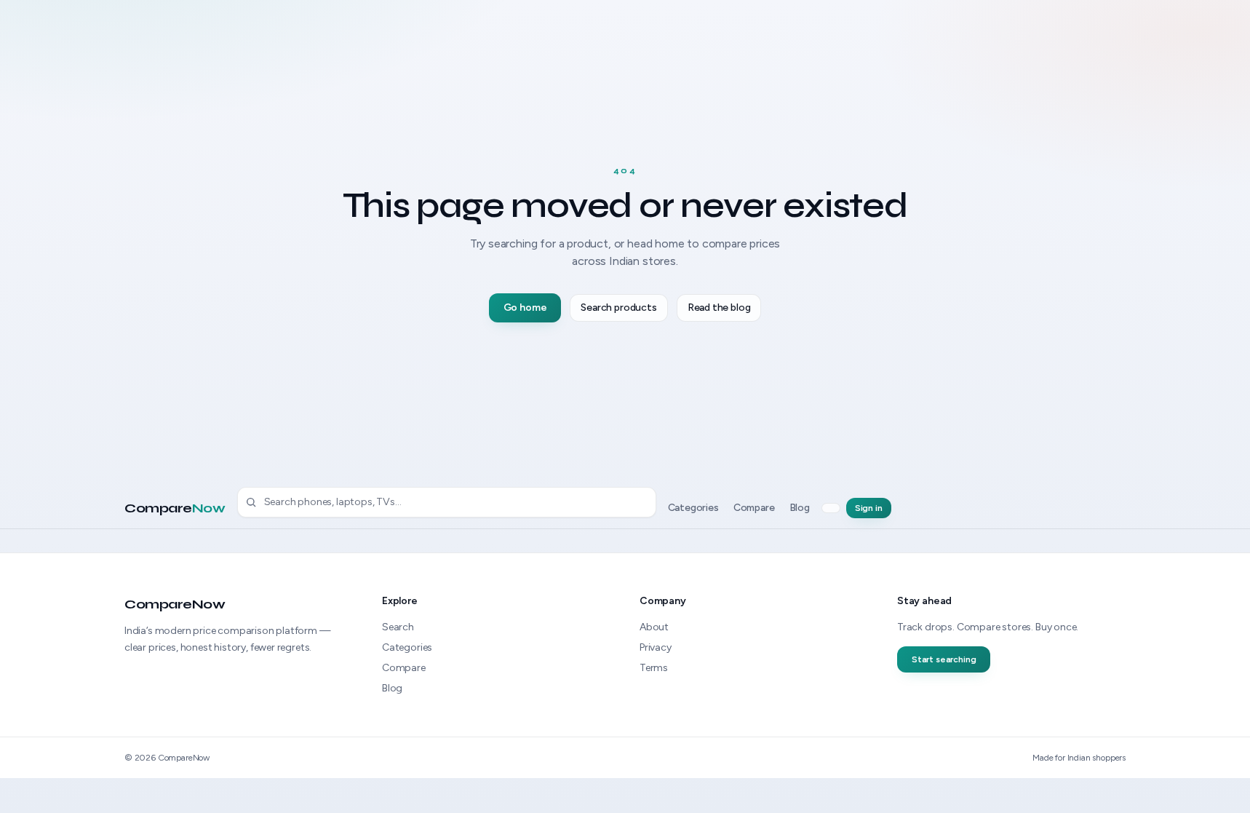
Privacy (656, 647)
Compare (175, 508)
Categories (693, 507)
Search (398, 627)
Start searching (944, 659)
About (654, 627)
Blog (799, 507)
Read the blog (719, 307)
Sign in (869, 508)
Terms (654, 668)
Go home (525, 307)
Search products (618, 307)
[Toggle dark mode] (830, 508)
